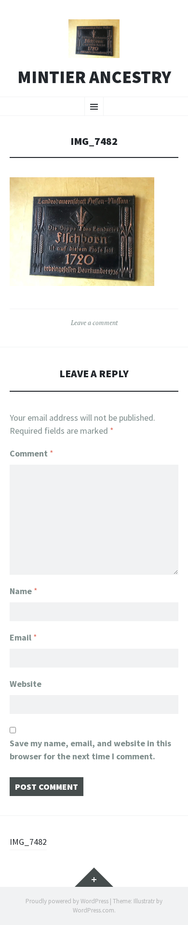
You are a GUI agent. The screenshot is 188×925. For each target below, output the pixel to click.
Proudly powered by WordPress (67, 901)
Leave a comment (94, 322)
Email (23, 637)
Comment (32, 453)
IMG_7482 (28, 841)
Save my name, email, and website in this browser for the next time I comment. (90, 750)
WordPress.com (93, 910)
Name (24, 591)
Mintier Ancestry (94, 77)
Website (25, 683)
